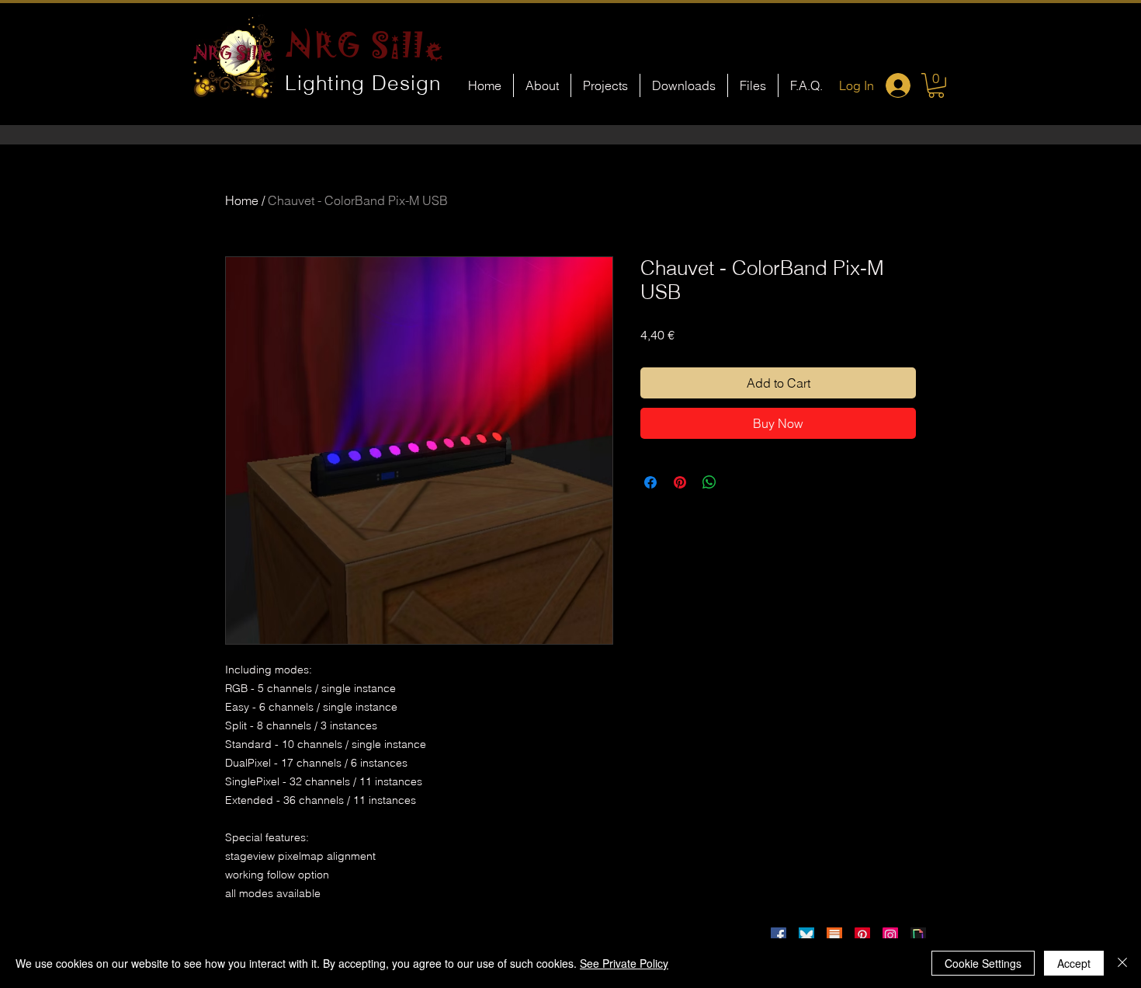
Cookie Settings (983, 963)
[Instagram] (890, 935)
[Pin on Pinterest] (680, 482)
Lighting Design (363, 83)
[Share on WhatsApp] (709, 482)
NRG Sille (365, 45)
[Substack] (834, 935)
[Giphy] (918, 935)
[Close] (1122, 963)
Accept (1074, 963)
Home (241, 200)
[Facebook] (778, 935)
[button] (936, 85)
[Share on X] (739, 482)
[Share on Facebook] (650, 482)
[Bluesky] (806, 935)
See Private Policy (624, 963)
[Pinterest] (862, 935)
